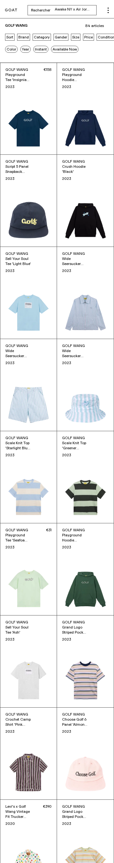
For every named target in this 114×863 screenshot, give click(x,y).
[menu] (108, 10)
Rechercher (64, 10)
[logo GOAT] (11, 10)
